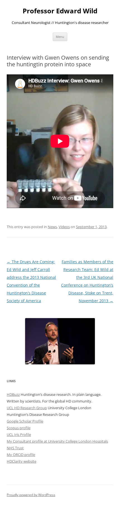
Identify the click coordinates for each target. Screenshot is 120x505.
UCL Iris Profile (19, 434)
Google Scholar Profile (25, 421)
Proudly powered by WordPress (31, 494)
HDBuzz (13, 394)
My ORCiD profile (21, 454)
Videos (64, 226)
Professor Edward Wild (60, 11)
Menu (60, 37)
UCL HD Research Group (27, 407)
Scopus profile (18, 427)
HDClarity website (21, 461)
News (52, 226)
